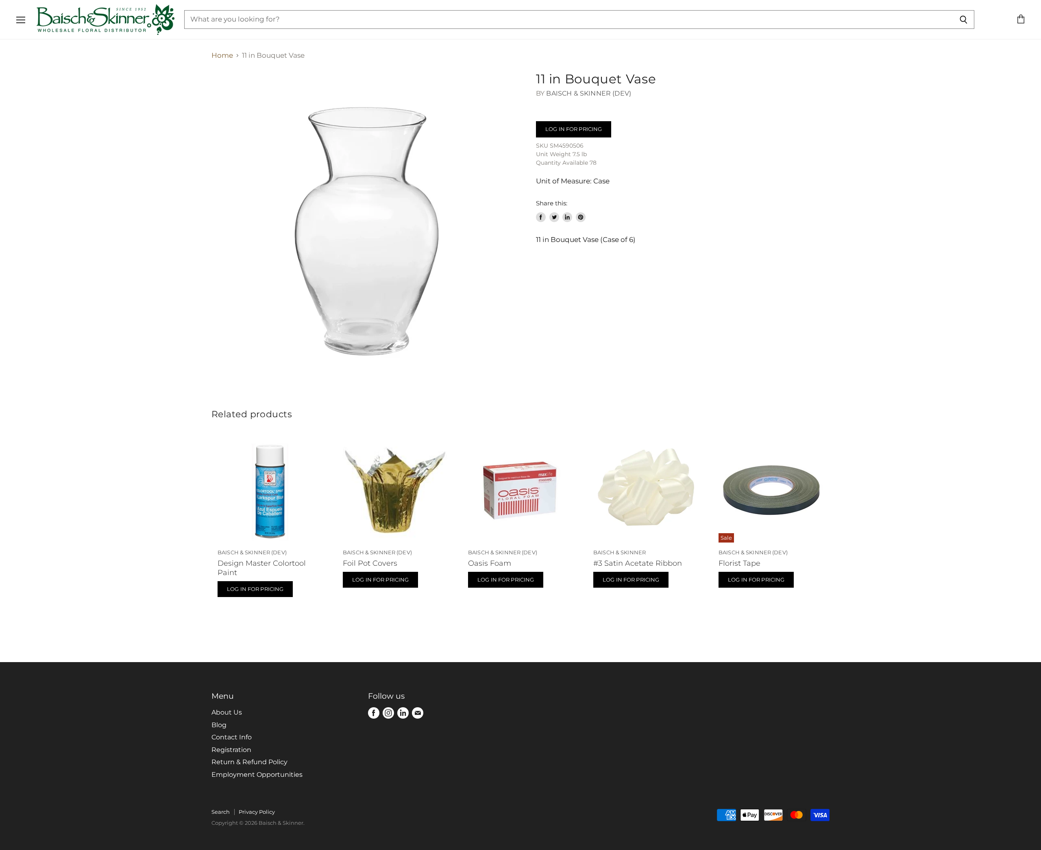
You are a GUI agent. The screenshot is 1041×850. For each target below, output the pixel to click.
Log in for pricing (573, 129)
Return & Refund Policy (249, 762)
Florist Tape (739, 563)
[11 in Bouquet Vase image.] (365, 226)
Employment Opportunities (257, 774)
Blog (218, 725)
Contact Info (231, 737)
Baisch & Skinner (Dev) (588, 93)
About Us (226, 712)
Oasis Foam (489, 563)
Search (220, 812)
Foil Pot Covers (370, 563)
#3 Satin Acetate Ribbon (637, 563)
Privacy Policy (257, 812)
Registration (231, 750)
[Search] (963, 19)
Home (222, 55)
